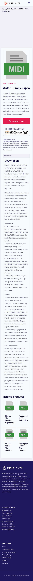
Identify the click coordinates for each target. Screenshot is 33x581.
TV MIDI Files (6, 518)
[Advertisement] (16, 30)
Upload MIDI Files (7, 549)
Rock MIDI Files (7, 513)
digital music (24, 141)
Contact (4, 560)
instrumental (11, 145)
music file (14, 147)
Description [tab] (8, 155)
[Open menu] (29, 3)
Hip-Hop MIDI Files (8, 529)
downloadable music (8, 143)
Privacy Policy (6, 555)
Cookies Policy (6, 558)
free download (24, 143)
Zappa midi (9, 149)
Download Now (16, 121)
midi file (17, 145)
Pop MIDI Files (9, 84)
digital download (16, 141)
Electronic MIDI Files (8, 527)
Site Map (5, 563)
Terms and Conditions (9, 552)
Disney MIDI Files (7, 524)
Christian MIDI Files (8, 521)
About (4, 547)
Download (10, 422)
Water (4, 149)
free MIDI (5, 145)
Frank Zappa (17, 143)
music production (22, 147)
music (27, 145)
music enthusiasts (7, 147)
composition (9, 141)
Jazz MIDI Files (6, 516)
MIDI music (23, 145)
